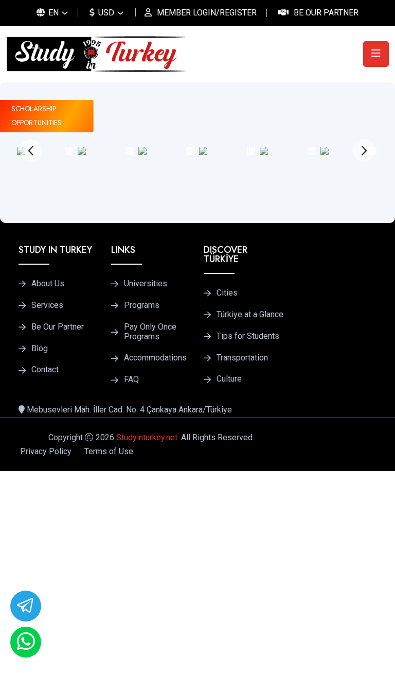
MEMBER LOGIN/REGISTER (207, 13)
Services (47, 305)
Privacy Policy (45, 451)
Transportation (242, 358)
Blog (39, 348)
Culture (229, 379)
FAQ (131, 379)
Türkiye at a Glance (250, 314)
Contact (45, 369)
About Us (47, 283)
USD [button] (105, 13)
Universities (145, 283)
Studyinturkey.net (146, 437)
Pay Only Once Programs (150, 331)
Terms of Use (108, 451)
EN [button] (52, 13)
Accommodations (155, 358)
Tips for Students (248, 336)
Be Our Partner (326, 13)
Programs (141, 305)
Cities (227, 293)
